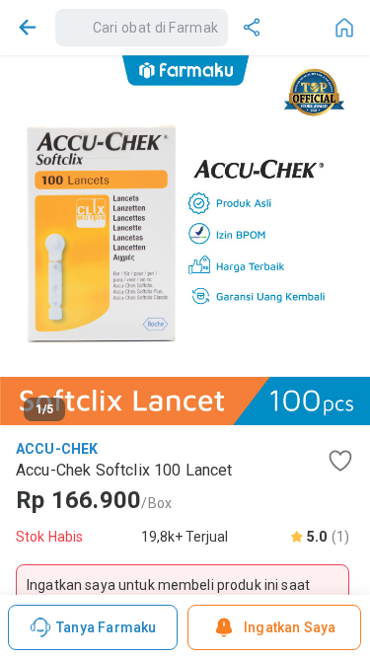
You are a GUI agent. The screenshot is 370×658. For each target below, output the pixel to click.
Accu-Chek (57, 449)
